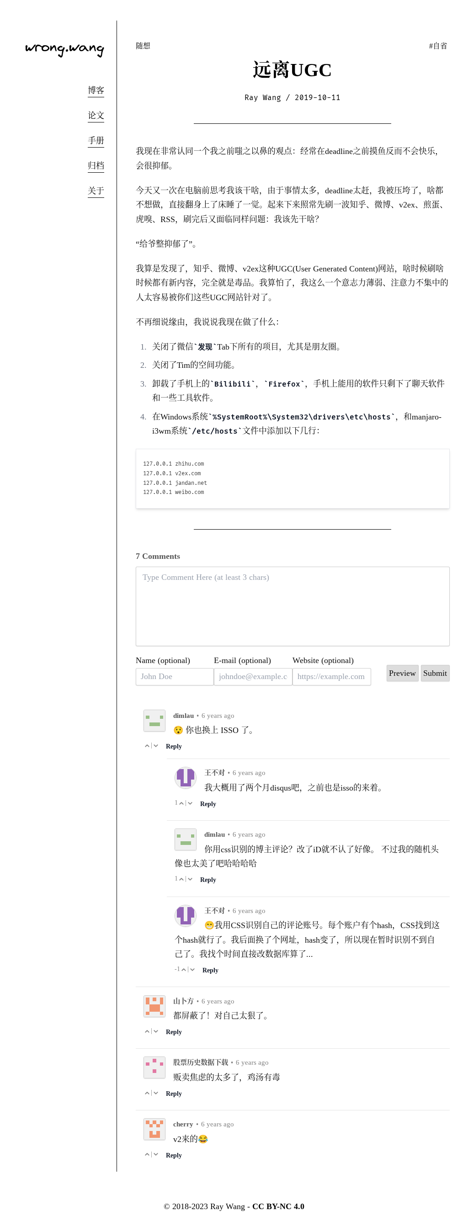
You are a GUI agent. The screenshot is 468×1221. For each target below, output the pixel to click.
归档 (96, 165)
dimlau (183, 715)
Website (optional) (323, 660)
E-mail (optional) (242, 660)
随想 (143, 46)
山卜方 (183, 1001)
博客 (96, 90)
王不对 (214, 772)
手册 (96, 140)
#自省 (438, 46)
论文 (96, 115)
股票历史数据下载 (200, 1062)
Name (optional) (163, 660)
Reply (174, 746)
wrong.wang (64, 46)
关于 (96, 191)
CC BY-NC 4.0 (278, 1206)
